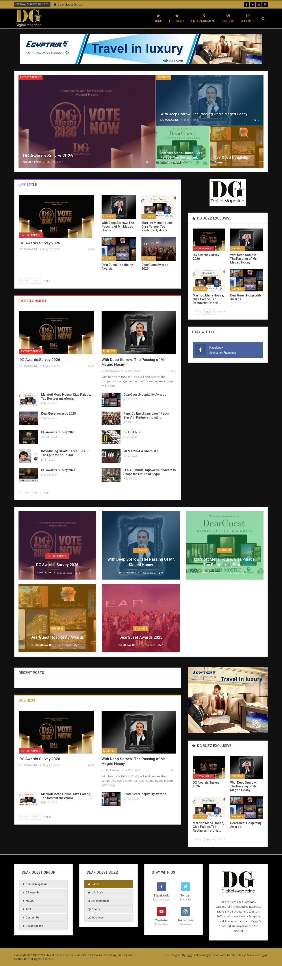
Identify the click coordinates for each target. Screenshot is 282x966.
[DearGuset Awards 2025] (158, 249)
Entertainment (203, 21)
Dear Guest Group (70, 4)
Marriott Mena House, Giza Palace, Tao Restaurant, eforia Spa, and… (181, 157)
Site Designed (173, 955)
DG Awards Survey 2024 (58, 470)
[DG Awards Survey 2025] (28, 437)
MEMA (30, 900)
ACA (29, 909)
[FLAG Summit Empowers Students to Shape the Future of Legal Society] (111, 475)
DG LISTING (131, 432)
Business (248, 21)
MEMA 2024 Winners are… (141, 451)
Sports (228, 21)
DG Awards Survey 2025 (58, 432)
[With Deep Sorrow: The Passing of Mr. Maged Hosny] (210, 100)
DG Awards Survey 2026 (48, 155)
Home (158, 21)
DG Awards (32, 892)
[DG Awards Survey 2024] (28, 475)
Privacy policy (34, 926)
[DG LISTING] (111, 437)
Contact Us (32, 917)
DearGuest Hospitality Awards (144, 394)
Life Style (177, 21)
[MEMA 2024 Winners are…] (111, 456)
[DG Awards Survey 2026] (87, 121)
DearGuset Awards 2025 (58, 413)
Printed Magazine (36, 884)
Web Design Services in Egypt (250, 955)
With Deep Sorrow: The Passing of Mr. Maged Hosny (203, 114)
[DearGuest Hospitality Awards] (237, 147)
